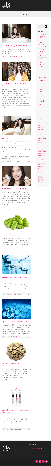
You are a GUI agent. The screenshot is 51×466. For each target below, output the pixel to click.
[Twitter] (41, 448)
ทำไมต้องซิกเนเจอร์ (15, 207)
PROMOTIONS (42, 455)
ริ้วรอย (43, 160)
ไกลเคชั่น (39, 181)
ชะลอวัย (39, 149)
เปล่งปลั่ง (43, 175)
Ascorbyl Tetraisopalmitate (42, 123)
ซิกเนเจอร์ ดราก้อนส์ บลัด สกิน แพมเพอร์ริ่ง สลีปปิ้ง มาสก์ (15, 411)
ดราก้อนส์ (44, 151)
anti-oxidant (40, 121)
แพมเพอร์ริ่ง (40, 177)
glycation (44, 131)
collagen (39, 125)
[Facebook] (34, 448)
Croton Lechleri (40, 127)
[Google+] (39, 448)
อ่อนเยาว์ (39, 173)
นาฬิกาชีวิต (40, 153)
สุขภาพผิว (14, 161)
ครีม (39, 147)
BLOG (48, 455)
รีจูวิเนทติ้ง (39, 162)
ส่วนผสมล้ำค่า (15, 250)
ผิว (43, 155)
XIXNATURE (4, 56)
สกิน (43, 162)
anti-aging (43, 118)
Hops (39, 134)
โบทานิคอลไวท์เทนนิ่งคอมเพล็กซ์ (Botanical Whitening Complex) (15, 365)
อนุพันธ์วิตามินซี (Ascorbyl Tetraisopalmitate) (15, 277)
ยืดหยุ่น (39, 160)
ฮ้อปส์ (43, 173)
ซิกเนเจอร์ (39, 151)
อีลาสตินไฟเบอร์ (40, 171)
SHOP (35, 455)
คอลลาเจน (42, 147)
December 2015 (42, 77)
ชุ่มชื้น (43, 149)
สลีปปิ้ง (39, 164)
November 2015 (42, 81)
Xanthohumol (40, 142)
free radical (40, 131)
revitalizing (39, 138)
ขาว (43, 144)
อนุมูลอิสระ (39, 168)
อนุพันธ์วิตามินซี (40, 166)
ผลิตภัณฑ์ (14, 429)
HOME (30, 455)
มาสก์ (43, 157)
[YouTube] (36, 448)
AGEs (39, 118)
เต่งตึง (39, 175)
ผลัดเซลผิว (39, 155)
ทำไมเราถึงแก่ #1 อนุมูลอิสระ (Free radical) (14, 45)
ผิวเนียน (39, 157)
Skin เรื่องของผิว (7, 138)
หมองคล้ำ (43, 164)
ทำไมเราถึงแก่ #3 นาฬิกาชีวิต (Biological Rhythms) (14, 85)
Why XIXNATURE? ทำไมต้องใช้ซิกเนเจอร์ (14, 188)
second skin (44, 138)
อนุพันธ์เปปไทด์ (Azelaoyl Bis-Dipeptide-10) (15, 321)
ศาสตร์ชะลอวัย (15, 56)
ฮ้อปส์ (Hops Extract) (8, 235)
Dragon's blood (40, 129)
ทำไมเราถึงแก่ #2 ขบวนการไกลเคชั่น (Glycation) (42, 44)
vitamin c (39, 140)
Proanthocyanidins (41, 136)
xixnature (39, 144)
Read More (29, 56)
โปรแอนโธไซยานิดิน (41, 179)
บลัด (44, 153)
